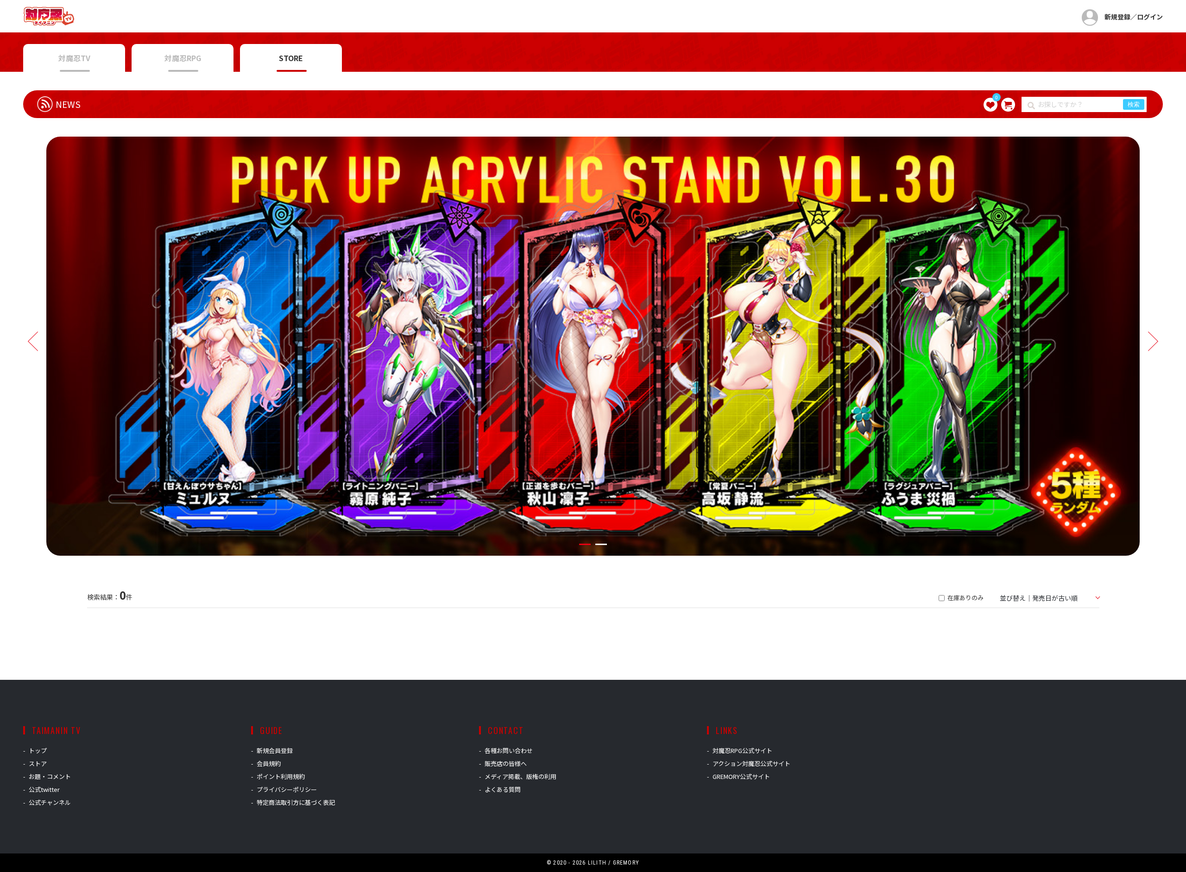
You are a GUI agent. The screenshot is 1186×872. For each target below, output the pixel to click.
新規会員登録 (275, 750)
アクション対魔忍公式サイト (751, 763)
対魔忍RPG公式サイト (742, 750)
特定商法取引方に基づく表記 (296, 802)
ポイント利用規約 (281, 776)
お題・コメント (50, 776)
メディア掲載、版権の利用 (520, 776)
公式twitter (44, 789)
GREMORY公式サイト (741, 776)
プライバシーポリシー (287, 789)
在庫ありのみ (965, 597)
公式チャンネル (50, 802)
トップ (38, 750)
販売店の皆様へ (506, 763)
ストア (38, 763)
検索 (1134, 104)
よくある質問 (503, 789)
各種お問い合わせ (509, 750)
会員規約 (269, 763)
